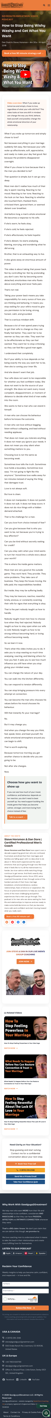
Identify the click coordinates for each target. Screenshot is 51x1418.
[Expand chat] (39, 6)
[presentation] (25, 1028)
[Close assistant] (44, 6)
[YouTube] (12, 922)
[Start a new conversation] (5, 6)
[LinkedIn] (23, 922)
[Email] (6, 922)
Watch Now (11, 1048)
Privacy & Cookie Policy (32, 1412)
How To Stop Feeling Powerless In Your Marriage (22, 1043)
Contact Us (15, 1412)
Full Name (6, 1284)
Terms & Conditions (11, 1416)
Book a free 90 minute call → (19, 916)
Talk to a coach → (17, 817)
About (5, 1412)
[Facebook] (18, 922)
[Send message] (44, 78)
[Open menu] (48, 5)
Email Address (8, 1290)
